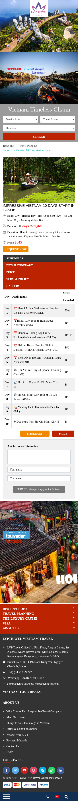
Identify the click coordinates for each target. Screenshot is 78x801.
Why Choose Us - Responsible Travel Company (34, 711)
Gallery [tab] (13, 286)
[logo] (39, 8)
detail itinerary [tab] (19, 265)
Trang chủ (8, 145)
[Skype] (42, 770)
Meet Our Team (15, 717)
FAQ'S (10, 752)
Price (63, 433)
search (39, 136)
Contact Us (12, 746)
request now (16, 249)
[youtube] (24, 770)
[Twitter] (15, 770)
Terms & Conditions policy (21, 728)
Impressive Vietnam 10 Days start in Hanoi (27, 150)
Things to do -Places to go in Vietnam (28, 723)
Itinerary (35, 433)
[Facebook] (6, 770)
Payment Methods (16, 740)
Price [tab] (10, 272)
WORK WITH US (17, 734)
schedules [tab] (14, 258)
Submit (39, 489)
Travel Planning (28, 145)
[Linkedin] (60, 770)
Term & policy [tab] (17, 279)
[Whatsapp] (51, 770)
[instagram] (33, 770)
